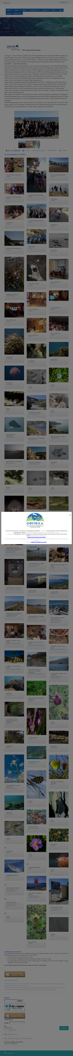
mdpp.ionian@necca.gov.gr (39, 542)
